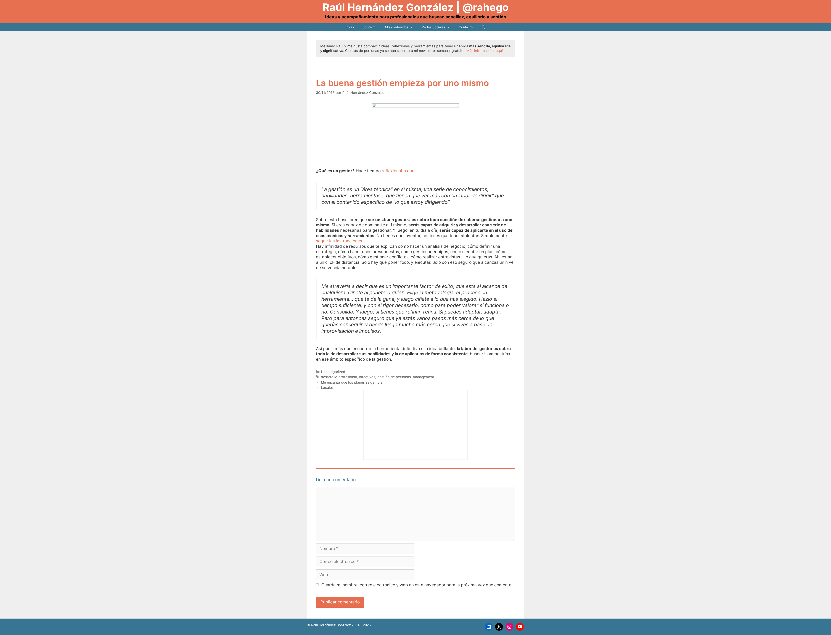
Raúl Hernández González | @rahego (416, 7)
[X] (499, 627)
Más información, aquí (484, 50)
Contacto (466, 27)
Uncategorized (333, 372)
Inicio (350, 27)
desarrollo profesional (339, 377)
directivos (367, 377)
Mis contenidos (396, 27)
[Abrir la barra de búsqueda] (483, 27)
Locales (327, 387)
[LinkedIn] (489, 627)
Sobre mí (369, 27)
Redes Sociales (433, 27)
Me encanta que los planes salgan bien (352, 382)
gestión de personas (394, 377)
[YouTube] (520, 627)
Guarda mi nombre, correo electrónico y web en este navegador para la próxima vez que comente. (416, 584)
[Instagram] (509, 627)
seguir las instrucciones (339, 240)
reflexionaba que (398, 170)
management (423, 377)
